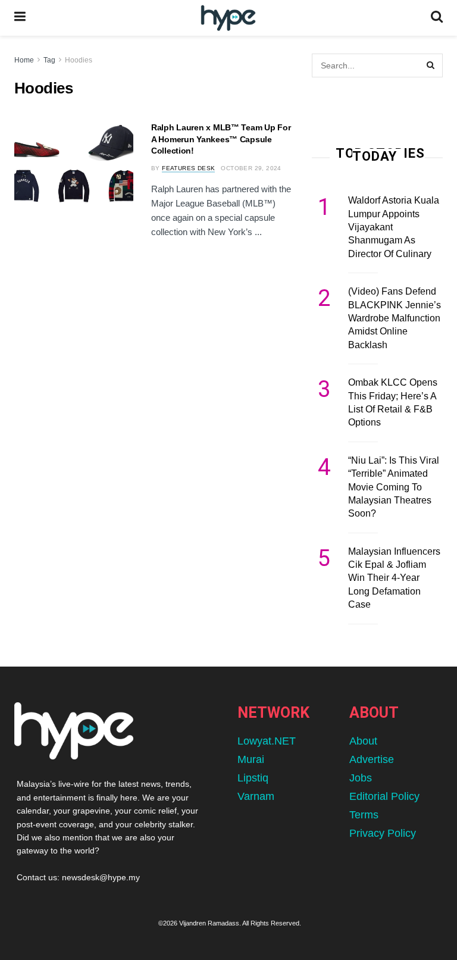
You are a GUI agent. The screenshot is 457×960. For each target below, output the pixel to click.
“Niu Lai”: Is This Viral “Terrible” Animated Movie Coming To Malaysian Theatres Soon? (393, 487)
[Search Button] (437, 18)
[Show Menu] (20, 18)
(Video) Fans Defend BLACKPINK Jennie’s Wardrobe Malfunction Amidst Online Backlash (394, 318)
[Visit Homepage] (228, 18)
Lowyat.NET (266, 741)
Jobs (360, 778)
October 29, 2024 (251, 168)
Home (24, 60)
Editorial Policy (384, 796)
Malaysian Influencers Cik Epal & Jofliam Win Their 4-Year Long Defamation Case (394, 578)
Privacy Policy (382, 833)
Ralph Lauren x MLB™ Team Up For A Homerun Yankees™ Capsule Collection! (220, 139)
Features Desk (188, 168)
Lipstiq (252, 778)
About (363, 741)
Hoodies (78, 60)
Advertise (371, 759)
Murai (250, 759)
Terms (363, 815)
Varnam (255, 796)
